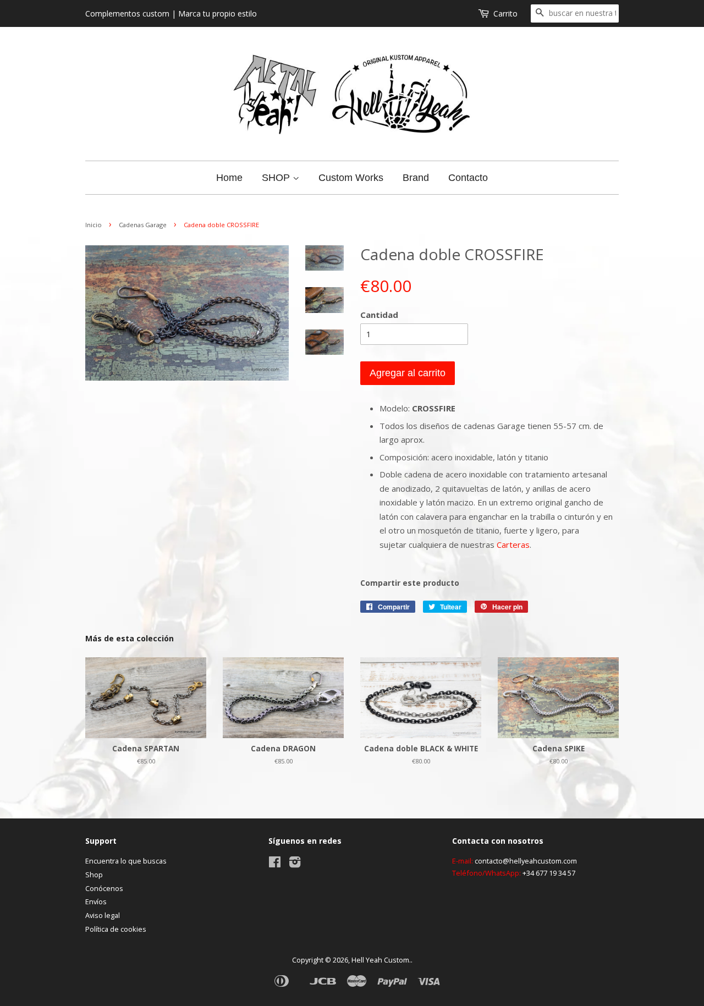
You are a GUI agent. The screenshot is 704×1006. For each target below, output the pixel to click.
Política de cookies (115, 929)
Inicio (93, 225)
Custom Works (350, 177)
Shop (94, 874)
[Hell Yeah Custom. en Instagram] (295, 864)
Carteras (513, 544)
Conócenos (104, 888)
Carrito (505, 13)
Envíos (96, 901)
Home (229, 177)
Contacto (468, 177)
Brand (416, 177)
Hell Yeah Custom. (381, 960)
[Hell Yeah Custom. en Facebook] (274, 864)
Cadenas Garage (143, 225)
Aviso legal (102, 915)
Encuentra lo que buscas (126, 861)
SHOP (277, 177)
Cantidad (379, 314)
